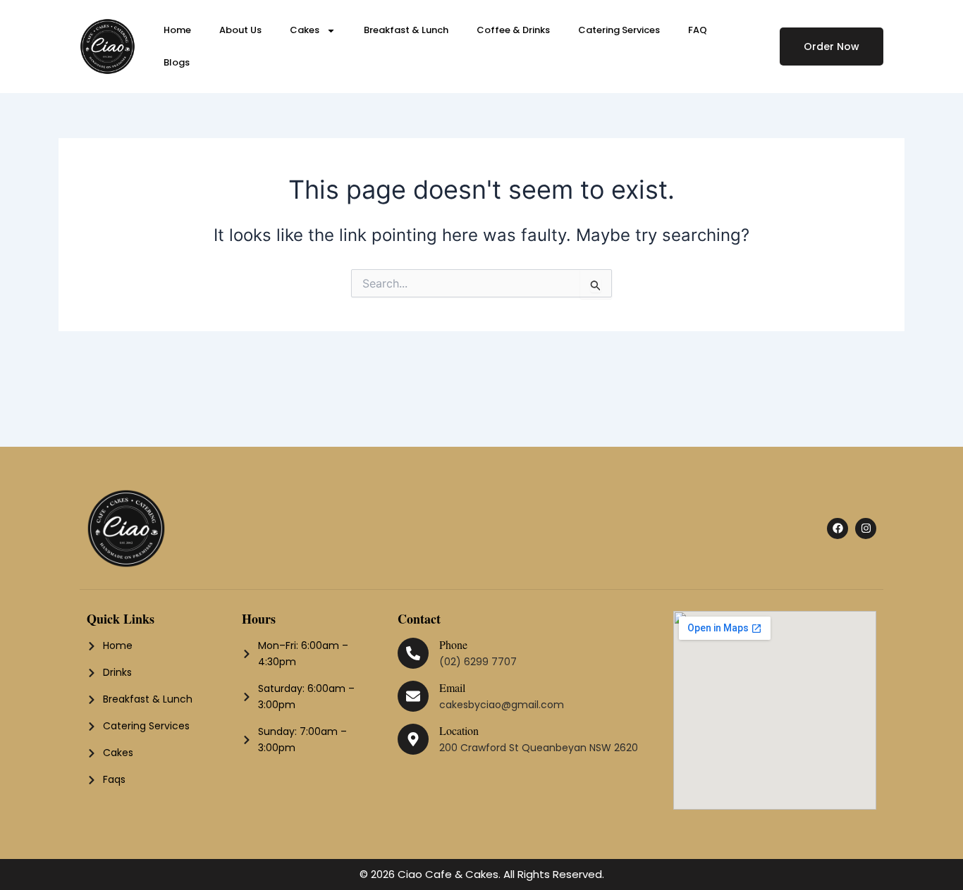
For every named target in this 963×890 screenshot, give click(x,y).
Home (177, 30)
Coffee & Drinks (513, 30)
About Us (240, 30)
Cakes (304, 30)
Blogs (177, 62)
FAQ (697, 30)
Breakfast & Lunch (406, 30)
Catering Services (619, 30)
